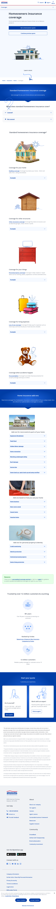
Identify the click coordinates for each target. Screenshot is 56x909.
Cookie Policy (8, 896)
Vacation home (14, 517)
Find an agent (37, 711)
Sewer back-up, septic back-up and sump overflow (24, 472)
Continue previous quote (28, 33)
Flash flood (13, 441)
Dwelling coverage (14, 171)
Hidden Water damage (16, 446)
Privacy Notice (15, 896)
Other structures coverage (16, 222)
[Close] (54, 893)
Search (42, 2)
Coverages (4, 7)
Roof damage (14, 462)
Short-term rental (15, 507)
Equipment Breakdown (16, 436)
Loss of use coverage (15, 325)
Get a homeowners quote (28, 28)
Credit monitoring (15, 546)
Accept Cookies (35, 900)
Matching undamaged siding (18, 457)
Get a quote (9, 715)
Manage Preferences (28, 905)
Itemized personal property (18, 557)
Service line (13, 467)
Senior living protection (17, 562)
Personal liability (13, 376)
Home (3, 80)
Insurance (9, 80)
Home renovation (15, 451)
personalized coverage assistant (21, 579)
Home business (14, 501)
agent (39, 579)
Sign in (48, 2)
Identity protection (16, 551)
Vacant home (14, 512)
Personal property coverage (17, 273)
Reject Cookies (21, 900)
